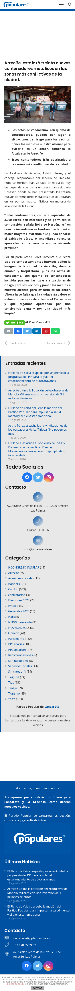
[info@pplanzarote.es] (38, 540)
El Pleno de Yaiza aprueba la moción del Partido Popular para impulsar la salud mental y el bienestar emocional (35, 412)
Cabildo (13, 589)
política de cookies (16, 984)
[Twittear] (27, 331)
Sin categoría (17, 671)
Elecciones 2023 (18, 600)
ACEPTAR (37, 988)
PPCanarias (16, 644)
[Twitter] (38, 477)
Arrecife (13, 573)
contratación (16, 595)
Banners (14, 584)
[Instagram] (49, 477)
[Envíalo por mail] (8, 331)
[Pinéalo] (46, 331)
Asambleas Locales (21, 578)
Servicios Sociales (20, 666)
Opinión (13, 633)
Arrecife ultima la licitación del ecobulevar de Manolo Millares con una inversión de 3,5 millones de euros (38, 394)
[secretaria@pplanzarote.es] (8, 938)
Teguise (13, 677)
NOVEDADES (17, 628)
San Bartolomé (18, 661)
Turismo (14, 693)
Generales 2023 (18, 611)
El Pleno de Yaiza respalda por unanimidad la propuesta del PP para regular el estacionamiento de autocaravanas (38, 377)
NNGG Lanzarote (20, 622)
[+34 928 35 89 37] (38, 521)
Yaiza (11, 699)
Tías (11, 682)
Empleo (13, 606)
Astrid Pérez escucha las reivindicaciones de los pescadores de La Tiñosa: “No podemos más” (37, 430)
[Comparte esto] (18, 331)
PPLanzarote (17, 650)
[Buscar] (70, 4)
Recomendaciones (20, 655)
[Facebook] (27, 477)
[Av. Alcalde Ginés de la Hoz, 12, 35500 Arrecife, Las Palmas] (38, 497)
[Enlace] (16, 4)
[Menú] (61, 4)
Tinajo (12, 688)
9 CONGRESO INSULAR (23, 567)
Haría (12, 617)
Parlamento (16, 639)
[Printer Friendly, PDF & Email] (14, 322)
